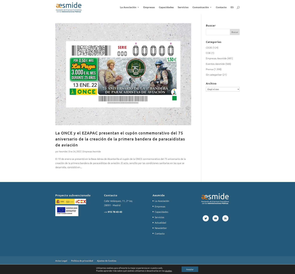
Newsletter (161, 228)
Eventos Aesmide (215, 63)
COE (208, 52)
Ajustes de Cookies (106, 260)
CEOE (209, 47)
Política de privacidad (82, 260)
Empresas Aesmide (92, 151)
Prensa (209, 69)
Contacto (221, 7)
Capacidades (166, 7)
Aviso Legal (61, 260)
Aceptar (190, 269)
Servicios (183, 7)
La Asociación (128, 7)
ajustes (168, 270)
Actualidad (160, 222)
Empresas (149, 7)
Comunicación (201, 7)
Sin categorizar (214, 74)
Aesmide (63, 151)
